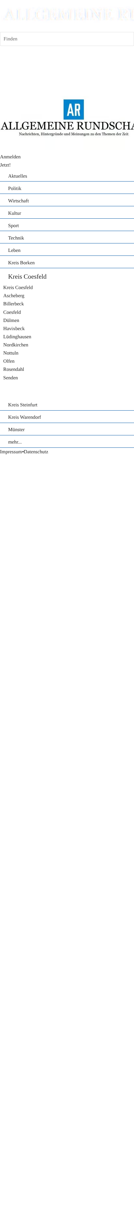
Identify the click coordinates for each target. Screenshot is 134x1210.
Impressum (11, 452)
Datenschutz (36, 452)
